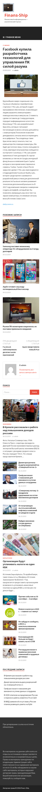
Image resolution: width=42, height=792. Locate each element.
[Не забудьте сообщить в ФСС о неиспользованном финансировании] (10, 629)
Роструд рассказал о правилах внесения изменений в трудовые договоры (28, 653)
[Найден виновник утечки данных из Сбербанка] (10, 529)
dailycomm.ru (8, 204)
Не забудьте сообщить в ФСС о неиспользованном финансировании (28, 625)
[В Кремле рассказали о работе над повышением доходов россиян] (21, 422)
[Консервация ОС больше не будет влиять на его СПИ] (10, 645)
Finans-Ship (16, 15)
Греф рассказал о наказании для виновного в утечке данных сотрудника (27, 478)
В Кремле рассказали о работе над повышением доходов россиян (20, 430)
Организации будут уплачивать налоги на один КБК (19, 564)
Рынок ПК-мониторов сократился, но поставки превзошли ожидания (20, 327)
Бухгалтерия (7, 558)
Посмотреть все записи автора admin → (28, 372)
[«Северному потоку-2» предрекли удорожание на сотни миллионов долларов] (10, 498)
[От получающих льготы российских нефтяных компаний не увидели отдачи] (10, 514)
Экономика (7, 424)
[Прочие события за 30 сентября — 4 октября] (10, 604)
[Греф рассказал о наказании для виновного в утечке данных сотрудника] (10, 483)
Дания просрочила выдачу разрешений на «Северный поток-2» (28, 464)
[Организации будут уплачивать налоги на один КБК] (21, 556)
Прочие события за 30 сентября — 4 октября (28, 597)
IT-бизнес (6, 45)
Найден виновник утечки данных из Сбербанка (26, 523)
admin (16, 70)
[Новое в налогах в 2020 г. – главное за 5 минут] (10, 617)
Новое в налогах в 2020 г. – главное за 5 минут (28, 610)
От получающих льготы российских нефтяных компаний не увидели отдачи (27, 509)
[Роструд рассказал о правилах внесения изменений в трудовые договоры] (10, 657)
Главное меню (13, 37)
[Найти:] (21, 392)
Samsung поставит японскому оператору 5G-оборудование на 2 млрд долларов (21, 248)
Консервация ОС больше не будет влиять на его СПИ (26, 639)
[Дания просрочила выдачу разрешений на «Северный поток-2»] (10, 470)
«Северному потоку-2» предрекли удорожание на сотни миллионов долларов (28, 494)
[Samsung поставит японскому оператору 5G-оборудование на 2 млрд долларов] (21, 244)
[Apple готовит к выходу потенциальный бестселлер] (21, 284)
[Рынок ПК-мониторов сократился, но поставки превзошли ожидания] (21, 324)
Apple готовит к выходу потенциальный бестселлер (16, 288)
